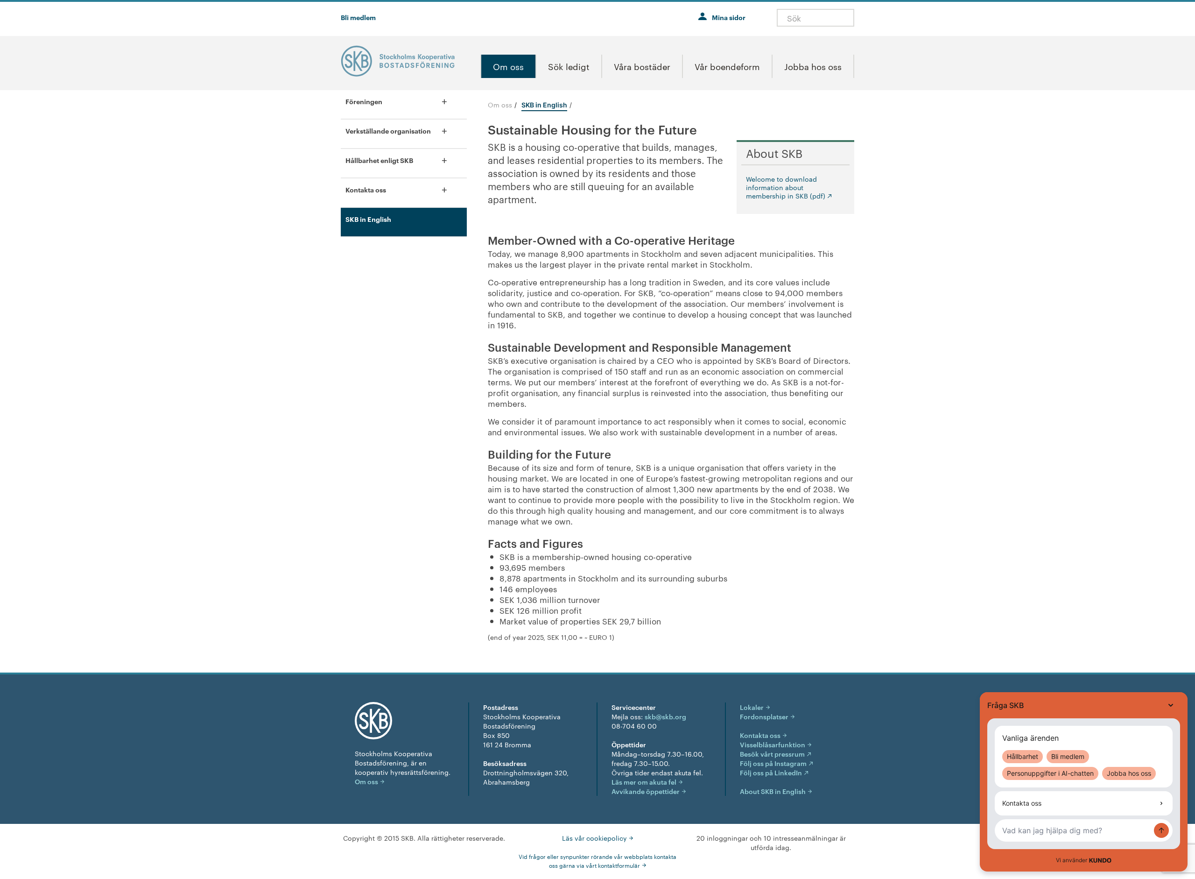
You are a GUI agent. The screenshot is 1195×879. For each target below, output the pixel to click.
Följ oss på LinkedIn (771, 772)
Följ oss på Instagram (773, 762)
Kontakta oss (760, 734)
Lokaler (752, 706)
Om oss (500, 104)
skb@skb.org (665, 716)
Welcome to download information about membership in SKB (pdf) (785, 187)
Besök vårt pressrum (772, 753)
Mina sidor (728, 17)
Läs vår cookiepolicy (594, 838)
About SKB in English (773, 791)
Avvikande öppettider (646, 791)
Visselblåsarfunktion (772, 744)
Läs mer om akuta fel (644, 781)
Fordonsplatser (764, 716)
